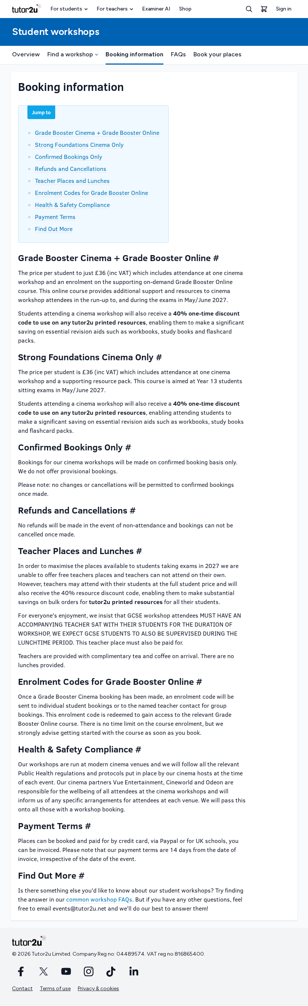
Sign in (283, 9)
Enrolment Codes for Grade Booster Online (91, 192)
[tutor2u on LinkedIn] (134, 971)
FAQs (178, 54)
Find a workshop (70, 54)
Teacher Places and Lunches (72, 180)
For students (66, 9)
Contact (22, 988)
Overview (26, 54)
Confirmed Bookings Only (68, 156)
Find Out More (53, 229)
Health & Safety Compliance (72, 204)
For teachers (112, 9)
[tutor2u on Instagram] (89, 971)
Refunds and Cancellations (70, 168)
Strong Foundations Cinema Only (79, 144)
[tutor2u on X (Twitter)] (44, 971)
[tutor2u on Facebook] (21, 971)
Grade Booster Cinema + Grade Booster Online (97, 132)
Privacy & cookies (98, 988)
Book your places (217, 54)
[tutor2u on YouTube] (66, 971)
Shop (185, 9)
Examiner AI (156, 9)
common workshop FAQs (99, 899)
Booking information (134, 54)
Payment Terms (55, 217)
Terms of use (55, 988)
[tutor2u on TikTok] (111, 971)
